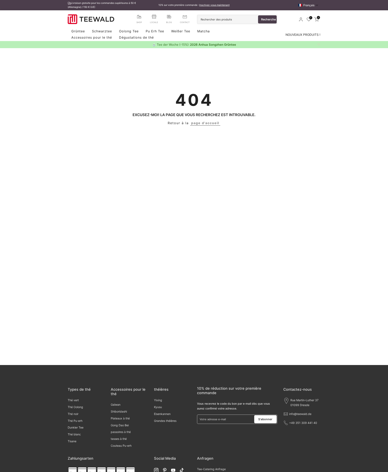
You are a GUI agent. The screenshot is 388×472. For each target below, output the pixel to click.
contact (185, 22)
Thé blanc (74, 434)
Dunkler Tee (75, 427)
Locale (154, 22)
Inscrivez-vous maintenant (214, 4)
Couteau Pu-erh (121, 445)
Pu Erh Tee (155, 31)
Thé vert (73, 400)
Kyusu (158, 407)
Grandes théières (165, 420)
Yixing (158, 400)
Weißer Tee (180, 31)
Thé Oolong (75, 407)
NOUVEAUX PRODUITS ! (303, 35)
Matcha (203, 31)
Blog (169, 22)
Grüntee (78, 31)
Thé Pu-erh (75, 420)
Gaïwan (115, 404)
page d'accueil (205, 123)
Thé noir (73, 414)
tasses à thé (119, 438)
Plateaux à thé (120, 418)
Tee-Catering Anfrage (211, 469)
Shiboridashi (119, 411)
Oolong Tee (129, 31)
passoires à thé (121, 432)
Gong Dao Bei (120, 425)
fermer (69, 44)
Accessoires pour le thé (91, 37)
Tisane (72, 441)
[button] (308, 5)
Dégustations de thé (136, 37)
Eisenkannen (162, 414)
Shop (139, 22)
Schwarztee (102, 31)
